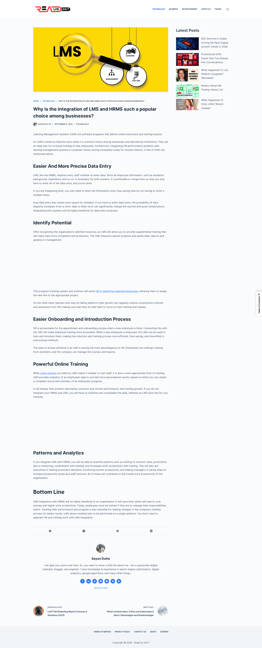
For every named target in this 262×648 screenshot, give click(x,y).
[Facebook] (50, 531)
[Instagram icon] (106, 581)
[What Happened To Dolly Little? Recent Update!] (187, 104)
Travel (218, 9)
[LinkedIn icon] (88, 581)
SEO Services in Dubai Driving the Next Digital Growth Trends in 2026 (214, 42)
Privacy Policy (122, 632)
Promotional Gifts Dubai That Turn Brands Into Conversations (214, 58)
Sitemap (164, 632)
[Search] (228, 9)
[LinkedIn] (151, 531)
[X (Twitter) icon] (100, 581)
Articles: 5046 (100, 588)
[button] (259, 304)
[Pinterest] (117, 531)
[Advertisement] (100, 264)
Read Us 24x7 (141, 642)
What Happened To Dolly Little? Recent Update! (212, 104)
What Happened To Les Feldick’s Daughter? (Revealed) (214, 74)
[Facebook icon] (82, 581)
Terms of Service (102, 632)
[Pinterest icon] (113, 581)
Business (173, 9)
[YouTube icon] (119, 581)
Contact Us (140, 632)
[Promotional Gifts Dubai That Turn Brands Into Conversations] (187, 59)
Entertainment (189, 9)
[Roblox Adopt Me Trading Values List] (187, 90)
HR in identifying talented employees (117, 291)
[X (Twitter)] (84, 531)
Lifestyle (206, 9)
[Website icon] (94, 581)
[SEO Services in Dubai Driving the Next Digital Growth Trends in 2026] (187, 43)
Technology (158, 9)
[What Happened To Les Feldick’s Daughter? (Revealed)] (187, 75)
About (153, 632)
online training (48, 373)
